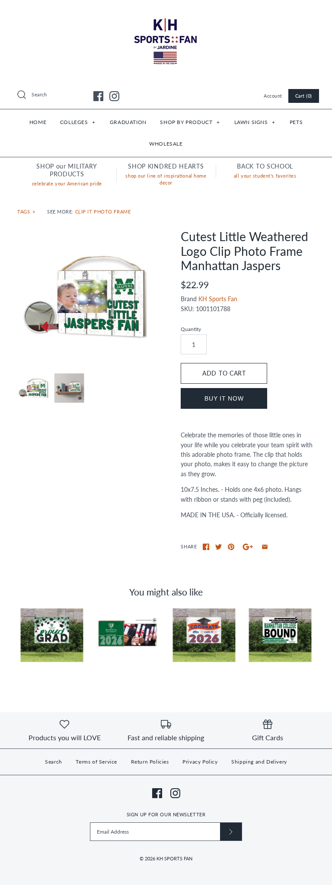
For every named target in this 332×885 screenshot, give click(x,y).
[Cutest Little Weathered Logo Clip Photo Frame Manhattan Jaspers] (84, 296)
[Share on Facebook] (206, 547)
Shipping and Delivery (259, 761)
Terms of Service (96, 761)
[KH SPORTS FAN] (166, 13)
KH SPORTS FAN (174, 858)
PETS (296, 122)
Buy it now (223, 398)
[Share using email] (265, 547)
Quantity (191, 329)
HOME (37, 122)
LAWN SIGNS (254, 122)
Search (53, 761)
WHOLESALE (165, 143)
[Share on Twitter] (218, 547)
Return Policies (150, 761)
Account (273, 96)
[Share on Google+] (247, 547)
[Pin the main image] (231, 547)
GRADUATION (128, 122)
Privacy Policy (199, 761)
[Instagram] (114, 96)
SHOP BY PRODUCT (190, 122)
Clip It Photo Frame (103, 211)
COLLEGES (78, 122)
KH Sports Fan (217, 298)
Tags (26, 211)
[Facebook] (98, 96)
